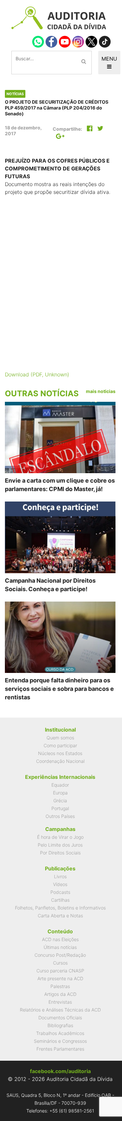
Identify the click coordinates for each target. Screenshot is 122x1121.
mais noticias (100, 391)
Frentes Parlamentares (60, 1049)
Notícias (15, 94)
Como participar (60, 745)
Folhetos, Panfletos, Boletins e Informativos (60, 907)
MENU (109, 58)
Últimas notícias (60, 947)
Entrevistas (60, 1002)
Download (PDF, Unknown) (37, 374)
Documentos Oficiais (60, 1017)
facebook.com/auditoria (60, 1071)
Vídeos (60, 884)
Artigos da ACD (60, 994)
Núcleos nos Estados (60, 753)
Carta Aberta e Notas (60, 915)
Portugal (60, 808)
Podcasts (60, 892)
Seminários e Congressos (60, 1041)
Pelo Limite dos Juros (60, 845)
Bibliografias (60, 1025)
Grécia (60, 800)
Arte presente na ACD (60, 978)
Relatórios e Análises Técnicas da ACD (60, 1009)
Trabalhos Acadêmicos (60, 1033)
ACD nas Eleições (60, 939)
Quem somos (60, 737)
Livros (60, 876)
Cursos (60, 963)
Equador (60, 785)
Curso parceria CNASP (60, 970)
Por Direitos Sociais (60, 852)
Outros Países (60, 816)
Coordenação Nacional (60, 761)
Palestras (60, 986)
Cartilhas (60, 900)
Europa (60, 792)
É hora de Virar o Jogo (60, 837)
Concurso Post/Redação (60, 955)
